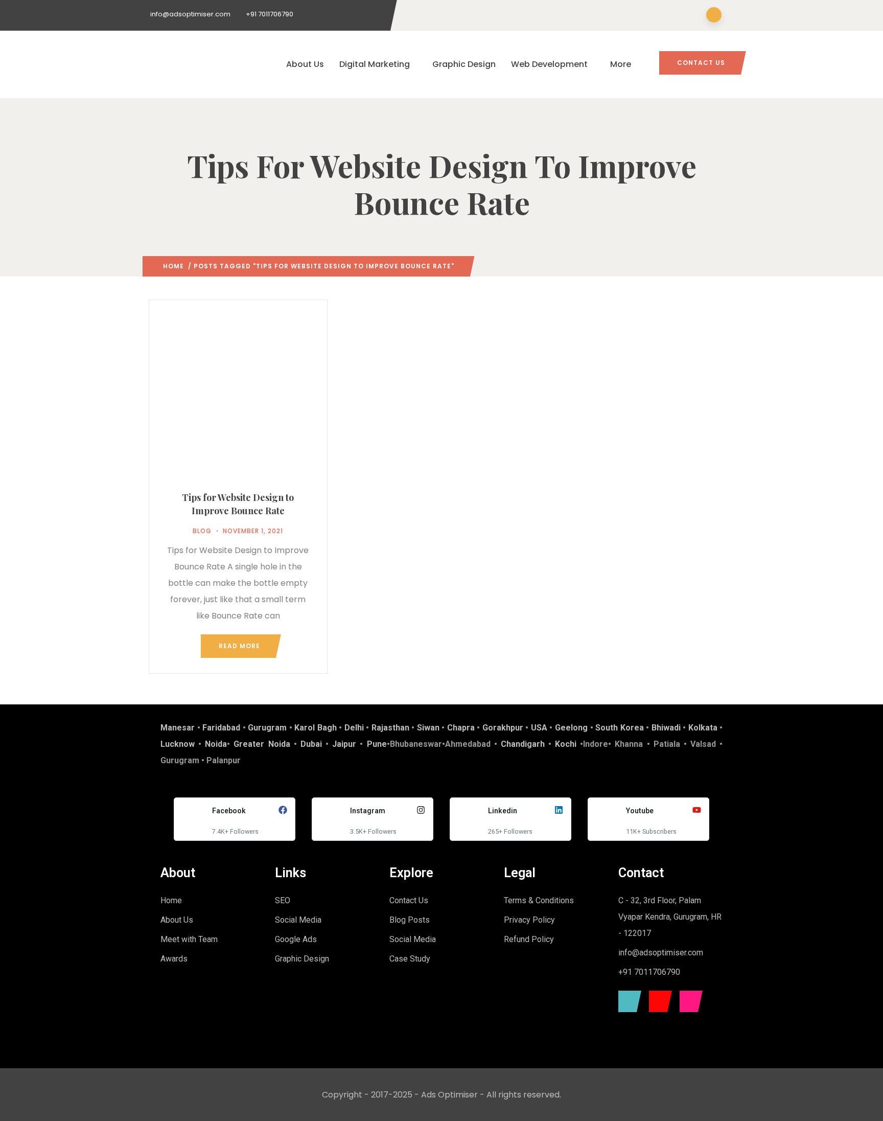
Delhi (354, 728)
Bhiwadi (666, 728)
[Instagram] (689, 1001)
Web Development (549, 64)
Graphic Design (464, 64)
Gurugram (267, 728)
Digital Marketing (374, 64)
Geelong (571, 728)
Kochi (565, 744)
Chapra (461, 728)
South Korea (619, 728)
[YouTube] (658, 1001)
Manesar (177, 728)
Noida (216, 744)
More (620, 64)
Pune (377, 744)
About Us (305, 64)
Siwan (428, 728)
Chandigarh (523, 744)
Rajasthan (390, 728)
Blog (202, 531)
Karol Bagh (315, 728)
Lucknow (177, 744)
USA (539, 728)
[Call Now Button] (859, 1099)
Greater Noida (262, 744)
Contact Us (701, 62)
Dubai (311, 744)
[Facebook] (627, 1001)
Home (173, 266)
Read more (239, 646)
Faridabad (221, 728)
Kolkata (702, 728)
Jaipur (344, 744)
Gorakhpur (502, 728)
